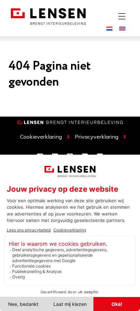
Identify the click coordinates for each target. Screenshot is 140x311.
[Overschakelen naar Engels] (122, 28)
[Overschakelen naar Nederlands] (109, 28)
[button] (121, 16)
